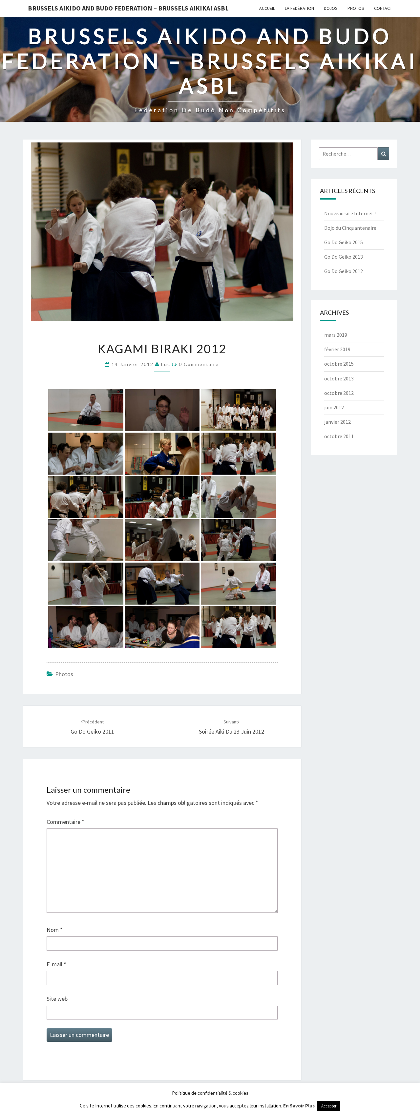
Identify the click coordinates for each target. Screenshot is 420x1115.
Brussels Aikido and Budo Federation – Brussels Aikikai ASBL (128, 8)
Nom (55, 929)
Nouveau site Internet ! (350, 213)
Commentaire (65, 822)
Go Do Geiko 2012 (343, 271)
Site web (57, 998)
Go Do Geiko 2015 (343, 242)
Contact (383, 8)
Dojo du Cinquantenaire (350, 228)
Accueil (267, 8)
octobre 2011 (339, 436)
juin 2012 (334, 407)
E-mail (56, 964)
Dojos (331, 8)
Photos (355, 8)
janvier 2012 (337, 421)
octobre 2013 (339, 378)
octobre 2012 (339, 393)
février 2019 (337, 349)
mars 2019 (335, 335)
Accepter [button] (328, 1106)
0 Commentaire (199, 364)
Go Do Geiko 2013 (343, 256)
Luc (165, 364)
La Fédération (299, 8)
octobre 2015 (339, 363)
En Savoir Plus (299, 1106)
